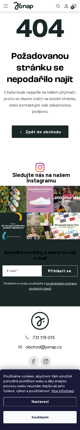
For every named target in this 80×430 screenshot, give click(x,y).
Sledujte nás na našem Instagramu (41, 177)
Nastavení (40, 401)
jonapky (45, 361)
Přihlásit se (59, 270)
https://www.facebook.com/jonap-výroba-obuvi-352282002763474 (33, 361)
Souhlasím (40, 417)
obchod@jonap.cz (44, 347)
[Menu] (6, 6)
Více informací (62, 391)
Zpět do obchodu (43, 131)
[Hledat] (58, 6)
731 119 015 (43, 337)
